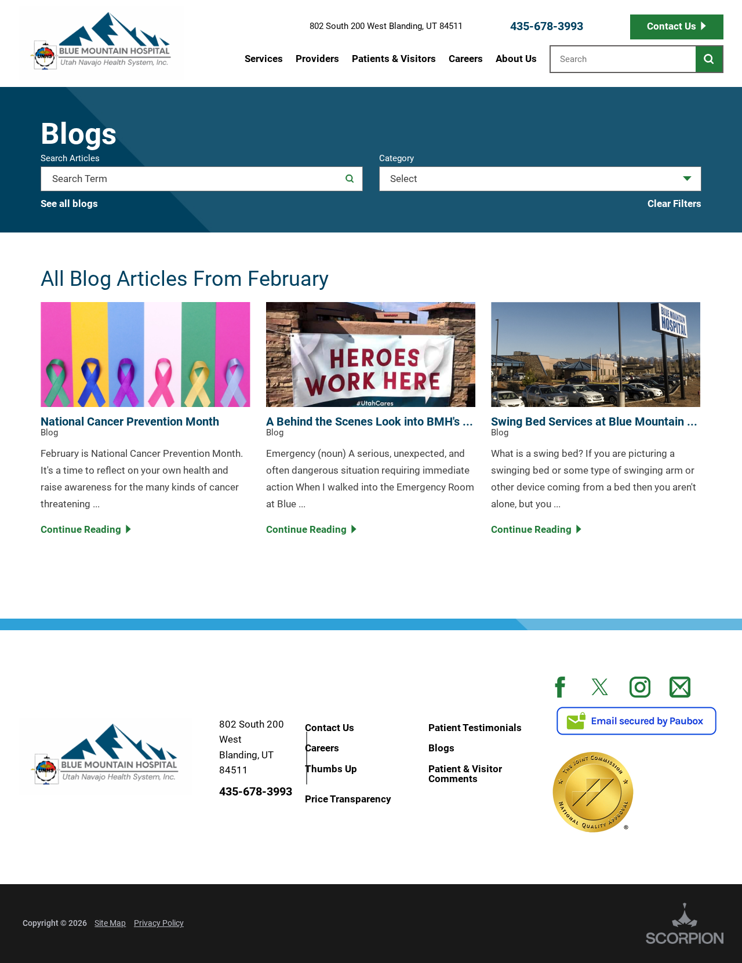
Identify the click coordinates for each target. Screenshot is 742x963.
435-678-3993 (546, 26)
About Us (516, 58)
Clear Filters (674, 204)
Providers (317, 58)
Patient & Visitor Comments (465, 773)
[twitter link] (600, 687)
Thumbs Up (331, 768)
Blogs (441, 747)
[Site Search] (709, 58)
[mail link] (680, 687)
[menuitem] (263, 58)
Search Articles (70, 159)
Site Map (110, 923)
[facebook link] (560, 687)
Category (396, 159)
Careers (466, 58)
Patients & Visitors (394, 58)
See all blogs (69, 204)
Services (264, 58)
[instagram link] (640, 687)
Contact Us (671, 26)
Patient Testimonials (475, 727)
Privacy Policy (159, 923)
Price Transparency (348, 798)
